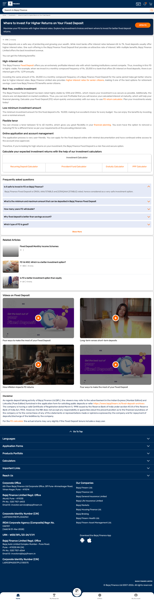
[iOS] (89, 540)
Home (18, 598)
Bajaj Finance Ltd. (84, 492)
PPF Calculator (139, 166)
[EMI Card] (138, 4)
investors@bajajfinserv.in (23, 553)
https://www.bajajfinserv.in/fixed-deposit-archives (118, 403)
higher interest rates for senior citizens (85, 80)
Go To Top (78, 431)
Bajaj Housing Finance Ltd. (89, 509)
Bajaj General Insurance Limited (91, 496)
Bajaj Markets (82, 505)
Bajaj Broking (82, 514)
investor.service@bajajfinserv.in (26, 505)
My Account (136, 598)
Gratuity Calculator (115, 166)
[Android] (82, 540)
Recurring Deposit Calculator (24, 166)
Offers (99, 598)
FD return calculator (112, 99)
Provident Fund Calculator (74, 166)
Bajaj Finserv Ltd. (84, 487)
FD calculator (16, 421)
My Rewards (54, 598)
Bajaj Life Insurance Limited (89, 501)
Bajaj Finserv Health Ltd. (88, 518)
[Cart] (150, 4)
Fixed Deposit (27, 65)
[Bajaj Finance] (14, 4)
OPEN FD (142, 25)
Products (77, 594)
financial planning (102, 125)
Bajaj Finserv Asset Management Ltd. (94, 522)
